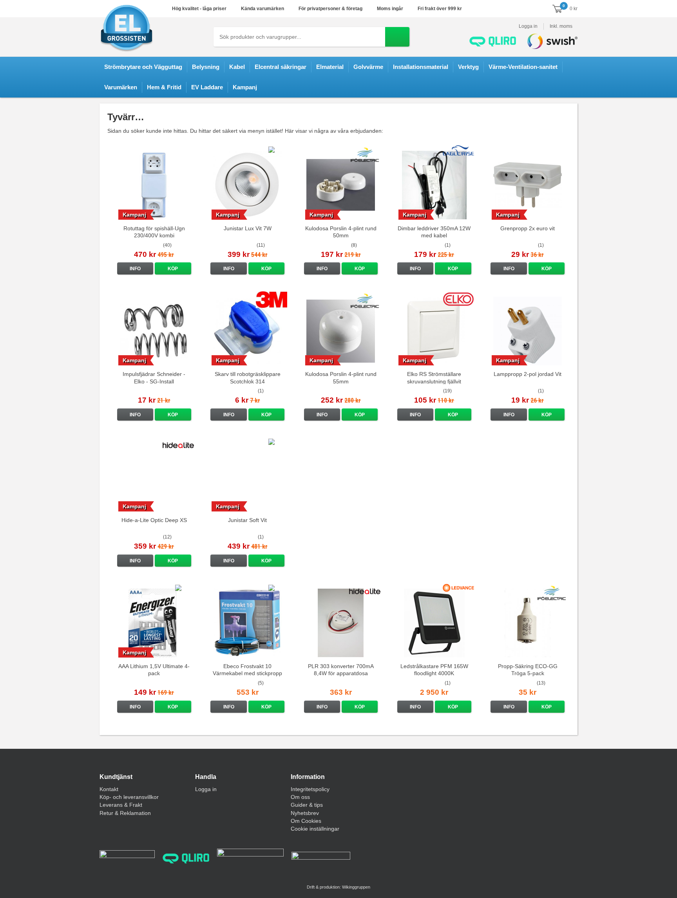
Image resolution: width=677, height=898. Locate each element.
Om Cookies (306, 821)
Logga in (528, 26)
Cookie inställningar (315, 829)
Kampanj (245, 87)
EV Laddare (207, 87)
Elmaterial (330, 66)
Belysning (205, 66)
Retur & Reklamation (125, 813)
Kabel (237, 66)
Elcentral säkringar (280, 66)
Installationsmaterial (420, 66)
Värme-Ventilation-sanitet (523, 66)
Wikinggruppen (356, 887)
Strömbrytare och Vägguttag (143, 66)
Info (135, 268)
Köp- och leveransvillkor (129, 797)
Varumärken (120, 87)
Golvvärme (368, 66)
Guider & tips (307, 805)
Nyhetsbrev (305, 813)
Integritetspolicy (310, 789)
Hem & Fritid (164, 87)
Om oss (300, 797)
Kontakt (109, 789)
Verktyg (468, 66)
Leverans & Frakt (121, 805)
